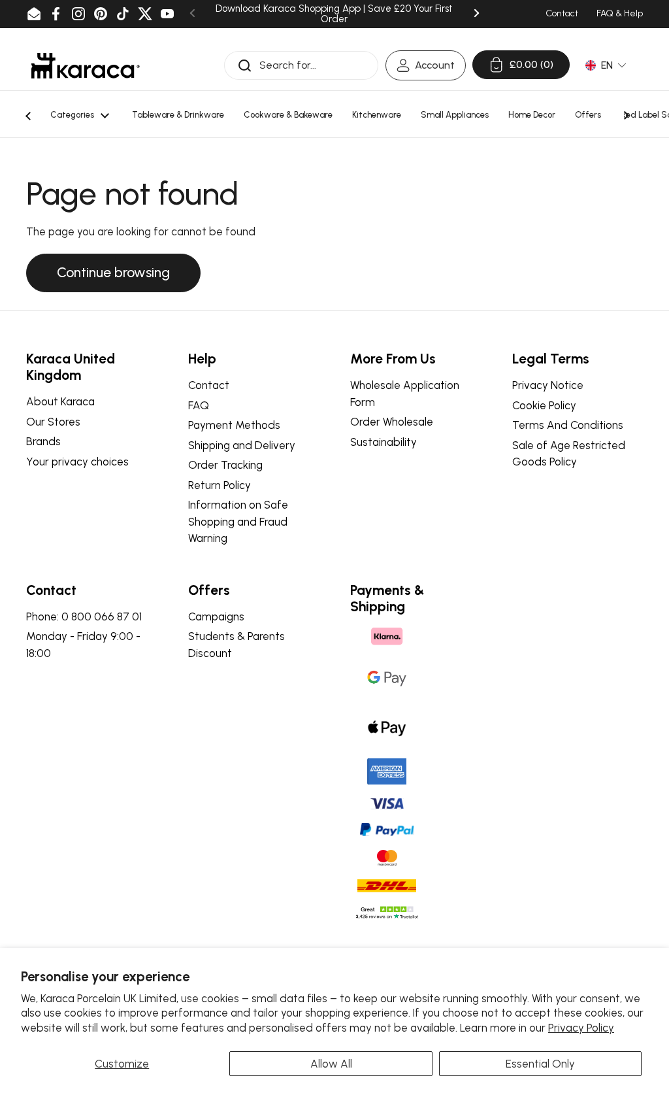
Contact (208, 385)
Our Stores (53, 421)
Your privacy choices (77, 461)
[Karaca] (85, 66)
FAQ (198, 405)
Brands (43, 441)
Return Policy (219, 485)
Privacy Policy (581, 1027)
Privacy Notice (547, 385)
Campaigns (216, 616)
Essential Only (540, 1063)
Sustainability (383, 441)
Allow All (331, 1063)
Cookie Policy (544, 405)
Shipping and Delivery (241, 445)
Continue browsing (113, 272)
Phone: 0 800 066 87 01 (84, 616)
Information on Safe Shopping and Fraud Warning (238, 521)
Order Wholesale (391, 421)
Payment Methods (234, 424)
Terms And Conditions (567, 424)
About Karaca (60, 401)
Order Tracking (225, 464)
